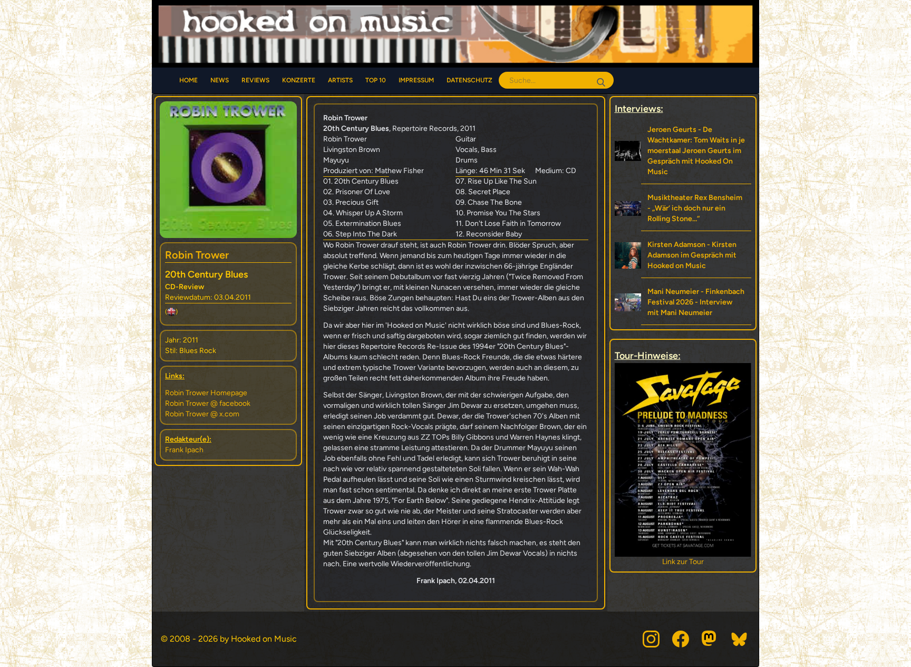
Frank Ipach (184, 449)
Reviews (255, 80)
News (219, 80)
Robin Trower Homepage (206, 392)
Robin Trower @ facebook (207, 403)
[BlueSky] (739, 639)
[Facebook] (680, 639)
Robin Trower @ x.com (202, 413)
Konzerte (298, 80)
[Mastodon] (710, 639)
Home (188, 80)
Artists (340, 80)
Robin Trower (197, 255)
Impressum (416, 80)
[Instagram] (651, 639)
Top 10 (375, 80)
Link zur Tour (683, 561)
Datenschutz (469, 80)
